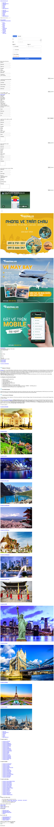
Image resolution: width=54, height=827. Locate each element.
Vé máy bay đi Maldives (7, 743)
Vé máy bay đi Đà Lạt (6, 769)
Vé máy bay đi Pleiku (6, 766)
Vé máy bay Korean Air (7, 789)
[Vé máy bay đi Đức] (16, 729)
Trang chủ (4, 2)
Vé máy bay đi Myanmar (7, 746)
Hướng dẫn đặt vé (6, 3)
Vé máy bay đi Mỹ (3, 604)
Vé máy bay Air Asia (6, 791)
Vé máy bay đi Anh (3, 643)
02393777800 (10, 800)
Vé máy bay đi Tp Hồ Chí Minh (8, 774)
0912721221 (19, 801)
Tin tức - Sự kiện (6, 819)
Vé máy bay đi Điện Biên (7, 770)
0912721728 (15, 800)
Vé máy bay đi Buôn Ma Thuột (8, 767)
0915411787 (24, 801)
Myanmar (2, 370)
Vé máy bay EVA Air (6, 790)
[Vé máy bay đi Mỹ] (27, 641)
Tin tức (4, 6)
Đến (13, 41)
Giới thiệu (4, 4)
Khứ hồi (19, 36)
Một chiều (15, 36)
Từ (12, 39)
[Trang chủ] (3, 19)
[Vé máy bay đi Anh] (27, 680)
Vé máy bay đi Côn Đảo (7, 772)
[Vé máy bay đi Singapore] (16, 577)
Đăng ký (12, 822)
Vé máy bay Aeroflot (6, 788)
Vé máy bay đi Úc (3, 456)
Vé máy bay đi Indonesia (7, 745)
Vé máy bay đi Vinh (6, 765)
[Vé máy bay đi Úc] (16, 478)
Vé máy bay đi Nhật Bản (4, 505)
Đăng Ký (52, 118)
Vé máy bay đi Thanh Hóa (7, 763)
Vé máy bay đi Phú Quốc (7, 775)
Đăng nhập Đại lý (5, 8)
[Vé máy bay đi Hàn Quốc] (16, 602)
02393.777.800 (2, 804)
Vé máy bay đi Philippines (7, 744)
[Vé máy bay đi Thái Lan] (16, 552)
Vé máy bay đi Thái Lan (4, 530)
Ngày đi (13, 44)
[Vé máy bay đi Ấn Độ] (16, 429)
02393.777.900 (13, 801)
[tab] (4, 23)
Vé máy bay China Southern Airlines (9, 781)
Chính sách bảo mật (6, 811)
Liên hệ (4, 7)
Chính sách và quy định (7, 812)
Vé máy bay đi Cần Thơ (7, 764)
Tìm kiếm (27, 58)
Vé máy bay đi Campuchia (7, 749)
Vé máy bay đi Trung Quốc (7, 750)
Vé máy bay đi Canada (4, 480)
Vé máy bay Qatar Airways (7, 783)
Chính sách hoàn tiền (6, 818)
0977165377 (25, 800)
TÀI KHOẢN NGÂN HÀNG (5, 20)
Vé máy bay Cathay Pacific (7, 784)
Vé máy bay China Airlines (7, 782)
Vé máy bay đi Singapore (4, 554)
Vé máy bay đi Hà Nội (6, 777)
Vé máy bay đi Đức (6, 751)
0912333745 (20, 800)
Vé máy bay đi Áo (3, 431)
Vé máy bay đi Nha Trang (7, 771)
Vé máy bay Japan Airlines (7, 786)
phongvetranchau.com (4, 0)
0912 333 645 (2, 94)
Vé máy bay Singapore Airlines (8, 787)
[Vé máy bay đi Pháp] (16, 704)
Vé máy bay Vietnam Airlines (7, 794)
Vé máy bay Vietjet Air (6, 793)
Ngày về (28, 44)
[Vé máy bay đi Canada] (16, 503)
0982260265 (28, 801)
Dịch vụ (4, 5)
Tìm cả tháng (16, 54)
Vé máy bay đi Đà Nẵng (7, 776)
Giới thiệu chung (6, 810)
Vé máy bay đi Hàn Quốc (4, 579)
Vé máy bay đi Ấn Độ (4, 406)
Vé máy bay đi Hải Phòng (7, 773)
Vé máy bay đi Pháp (4, 682)
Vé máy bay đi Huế (6, 768)
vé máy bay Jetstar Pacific (7, 792)
